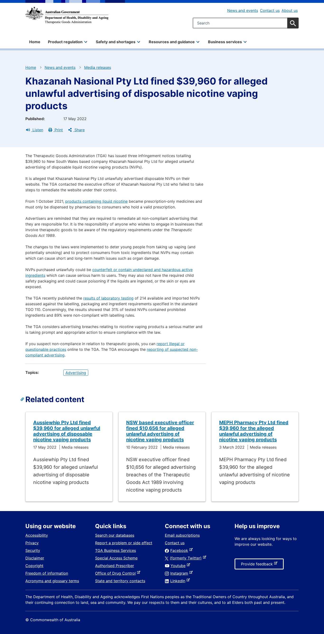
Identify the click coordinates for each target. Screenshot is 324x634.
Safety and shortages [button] (115, 41)
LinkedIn (178, 580)
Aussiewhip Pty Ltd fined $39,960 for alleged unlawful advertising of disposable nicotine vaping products (66, 431)
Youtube (179, 565)
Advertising (75, 372)
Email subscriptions (182, 535)
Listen (37, 129)
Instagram (180, 573)
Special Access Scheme (116, 558)
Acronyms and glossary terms (52, 580)
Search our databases (114, 535)
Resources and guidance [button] (172, 41)
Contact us (270, 10)
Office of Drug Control (116, 573)
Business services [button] (225, 41)
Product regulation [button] (65, 41)
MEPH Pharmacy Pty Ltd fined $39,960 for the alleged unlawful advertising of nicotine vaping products (253, 431)
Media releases (97, 67)
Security (32, 550)
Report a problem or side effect (123, 542)
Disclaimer (34, 558)
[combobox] (246, 23)
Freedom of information (46, 573)
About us (290, 10)
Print (58, 129)
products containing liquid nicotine (96, 201)
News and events (242, 10)
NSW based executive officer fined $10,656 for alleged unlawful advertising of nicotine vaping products (160, 431)
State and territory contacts (120, 580)
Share (79, 129)
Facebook (180, 550)
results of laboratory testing (108, 298)
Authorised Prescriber (114, 565)
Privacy (32, 542)
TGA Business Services (115, 550)
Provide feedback (258, 565)
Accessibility (36, 535)
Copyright (34, 565)
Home (34, 41)
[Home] (66, 15)
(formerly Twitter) (187, 558)
